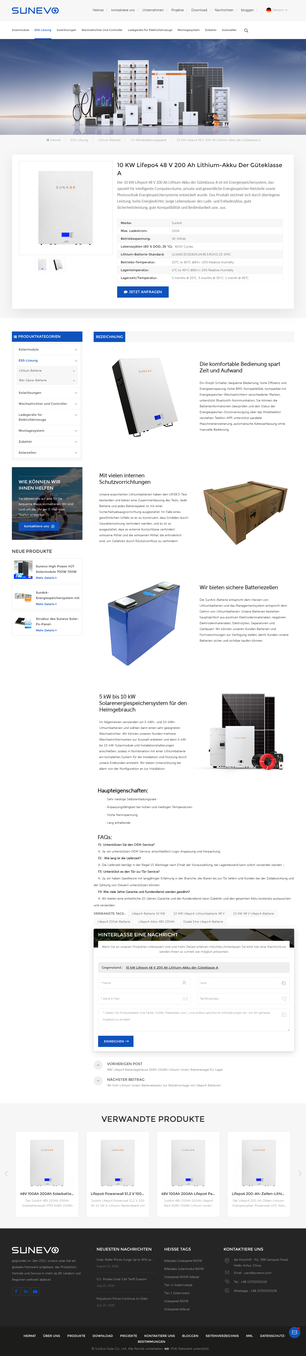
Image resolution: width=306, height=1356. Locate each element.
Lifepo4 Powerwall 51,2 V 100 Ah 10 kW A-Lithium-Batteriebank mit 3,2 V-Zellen (49, 1194)
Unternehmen (153, 10)
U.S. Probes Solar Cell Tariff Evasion (122, 1279)
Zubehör (211, 30)
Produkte (76, 1336)
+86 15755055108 (254, 1282)
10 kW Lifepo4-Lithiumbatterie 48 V (199, 913)
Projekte (177, 10)
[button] (300, 1174)
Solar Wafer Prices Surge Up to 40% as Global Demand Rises (126, 1259)
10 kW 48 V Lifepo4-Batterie (253, 913)
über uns (52, 1336)
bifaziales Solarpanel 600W (183, 1260)
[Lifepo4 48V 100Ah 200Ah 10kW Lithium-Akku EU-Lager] (259, 1163)
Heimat (98, 10)
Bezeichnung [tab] (109, 337)
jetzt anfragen (145, 292)
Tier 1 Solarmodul (176, 1293)
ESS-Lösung (42, 30)
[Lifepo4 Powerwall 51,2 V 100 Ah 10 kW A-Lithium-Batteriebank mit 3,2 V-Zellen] (47, 1163)
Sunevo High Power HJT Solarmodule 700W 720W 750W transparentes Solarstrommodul (56, 569)
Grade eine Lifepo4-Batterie (203, 921)
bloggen (247, 10)
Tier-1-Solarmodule (178, 1285)
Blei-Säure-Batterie (33, 380)
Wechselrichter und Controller (102, 30)
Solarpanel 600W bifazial (181, 1277)
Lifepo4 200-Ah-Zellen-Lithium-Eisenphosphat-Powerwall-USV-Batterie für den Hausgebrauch (190, 1194)
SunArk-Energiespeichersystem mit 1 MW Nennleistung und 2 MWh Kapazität (58, 596)
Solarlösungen (66, 30)
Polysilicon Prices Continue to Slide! (122, 1298)
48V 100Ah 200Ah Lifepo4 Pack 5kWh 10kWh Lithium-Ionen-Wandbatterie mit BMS (120, 1194)
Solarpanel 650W (176, 1301)
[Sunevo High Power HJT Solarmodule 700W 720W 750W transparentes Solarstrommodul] (23, 569)
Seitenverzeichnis (223, 1336)
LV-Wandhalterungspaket (149, 140)
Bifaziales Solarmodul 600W (184, 1269)
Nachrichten (224, 10)
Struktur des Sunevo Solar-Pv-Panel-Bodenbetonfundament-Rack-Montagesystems (57, 622)
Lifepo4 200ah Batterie (113, 921)
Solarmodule (20, 30)
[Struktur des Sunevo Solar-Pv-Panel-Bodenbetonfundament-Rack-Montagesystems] (23, 622)
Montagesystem (189, 30)
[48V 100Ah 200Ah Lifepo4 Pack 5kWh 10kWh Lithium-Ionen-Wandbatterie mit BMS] (117, 1163)
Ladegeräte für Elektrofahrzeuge (150, 30)
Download (199, 10)
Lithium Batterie (109, 140)
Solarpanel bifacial (177, 1309)
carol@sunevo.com (258, 1273)
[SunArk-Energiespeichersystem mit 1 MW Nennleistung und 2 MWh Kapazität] (23, 595)
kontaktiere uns (123, 10)
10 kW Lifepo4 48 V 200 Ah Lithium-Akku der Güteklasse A (172, 968)
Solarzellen (229, 30)
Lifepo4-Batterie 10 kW (148, 913)
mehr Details (45, 578)
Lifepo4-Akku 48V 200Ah (157, 921)
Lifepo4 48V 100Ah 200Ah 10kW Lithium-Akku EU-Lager (261, 1194)
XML (250, 1336)
